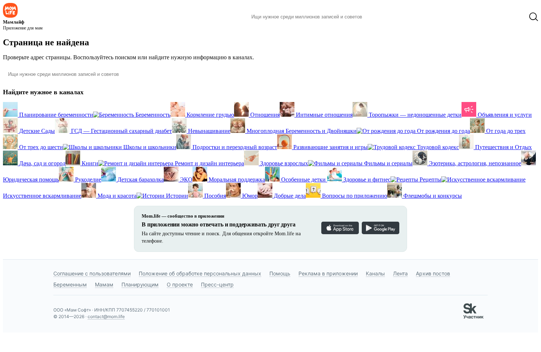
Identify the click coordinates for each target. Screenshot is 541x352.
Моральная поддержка (236, 179)
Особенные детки (303, 179)
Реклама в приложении (328, 273)
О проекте (180, 284)
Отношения (264, 115)
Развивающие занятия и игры (330, 147)
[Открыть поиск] (533, 17)
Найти (379, 17)
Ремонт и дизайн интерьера (208, 163)
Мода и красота (116, 196)
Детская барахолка (140, 179)
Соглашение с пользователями (92, 273)
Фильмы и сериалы (388, 163)
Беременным (70, 284)
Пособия (214, 196)
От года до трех (505, 131)
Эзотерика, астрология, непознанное (474, 163)
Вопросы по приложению (354, 196)
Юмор (249, 196)
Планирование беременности (55, 115)
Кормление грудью (209, 115)
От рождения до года (443, 131)
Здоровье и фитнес (366, 179)
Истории (176, 196)
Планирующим (140, 284)
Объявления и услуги (504, 115)
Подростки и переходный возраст (234, 147)
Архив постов (433, 273)
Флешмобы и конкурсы (432, 196)
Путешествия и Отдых (503, 147)
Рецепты (429, 179)
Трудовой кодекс (437, 147)
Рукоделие (87, 179)
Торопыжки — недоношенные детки (414, 115)
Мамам (104, 284)
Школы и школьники (149, 147)
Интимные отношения (323, 115)
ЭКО (185, 179)
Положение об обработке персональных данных (200, 273)
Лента (400, 273)
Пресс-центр (217, 284)
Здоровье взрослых (283, 163)
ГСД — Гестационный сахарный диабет (121, 131)
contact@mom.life (106, 316)
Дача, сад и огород (42, 163)
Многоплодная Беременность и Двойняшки (301, 131)
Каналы (375, 273)
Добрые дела (289, 196)
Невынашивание (208, 131)
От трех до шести (40, 147)
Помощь (279, 273)
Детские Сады (36, 131)
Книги (89, 163)
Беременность (152, 115)
